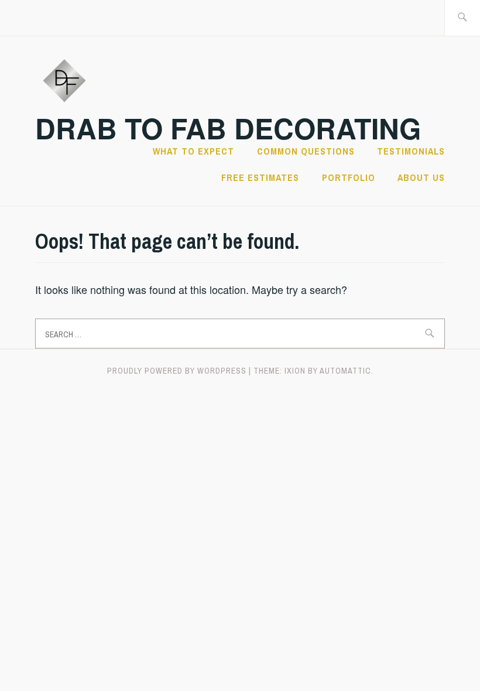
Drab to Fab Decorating (228, 128)
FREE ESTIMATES (260, 177)
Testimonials (411, 151)
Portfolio (348, 177)
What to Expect (193, 151)
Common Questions (306, 151)
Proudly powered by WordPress (176, 370)
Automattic (345, 370)
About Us (421, 177)
